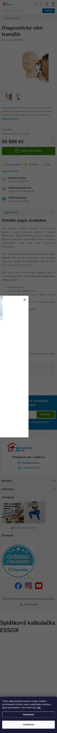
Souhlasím (28, 724)
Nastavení (28, 714)
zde (38, 707)
